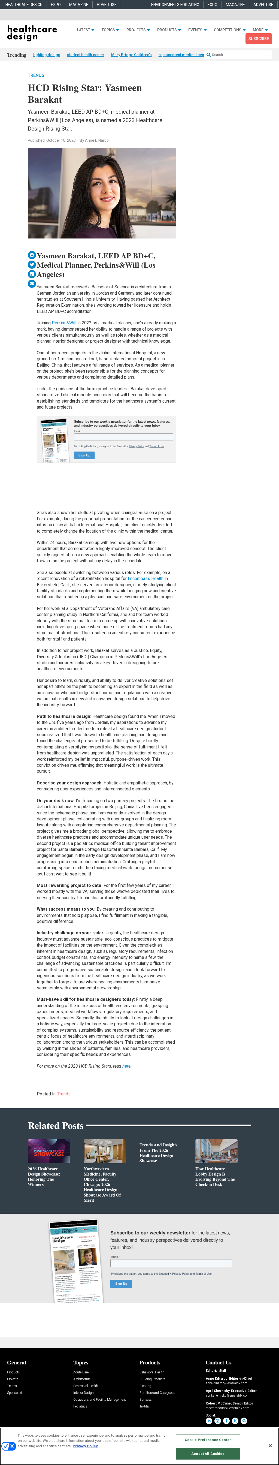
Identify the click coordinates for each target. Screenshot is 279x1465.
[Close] (270, 1446)
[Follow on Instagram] (217, 1421)
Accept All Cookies (207, 1454)
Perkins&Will (64, 322)
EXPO (56, 5)
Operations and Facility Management (99, 1399)
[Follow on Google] (244, 1421)
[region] (139, 1446)
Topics (108, 30)
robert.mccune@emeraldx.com (227, 1408)
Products (167, 30)
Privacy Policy (85, 1446)
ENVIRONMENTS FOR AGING (175, 5)
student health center (85, 55)
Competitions (227, 30)
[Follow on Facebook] (226, 1421)
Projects (136, 30)
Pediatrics (80, 1406)
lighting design (46, 55)
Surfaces (146, 1399)
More (258, 30)
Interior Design (83, 1393)
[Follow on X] (235, 1421)
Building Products (152, 1379)
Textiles (145, 1406)
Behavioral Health (85, 1386)
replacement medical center (184, 55)
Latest (83, 30)
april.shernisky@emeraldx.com (228, 1395)
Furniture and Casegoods (157, 1393)
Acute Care (81, 1372)
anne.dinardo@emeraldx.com (226, 1383)
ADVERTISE (107, 5)
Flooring (145, 1386)
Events (195, 30)
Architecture (81, 1379)
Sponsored (14, 1393)
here (126, 1066)
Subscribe (258, 39)
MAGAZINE (78, 5)
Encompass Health (145, 578)
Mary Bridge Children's (131, 55)
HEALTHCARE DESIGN (24, 5)
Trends (36, 75)
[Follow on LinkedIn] (209, 1421)
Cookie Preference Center (208, 1440)
